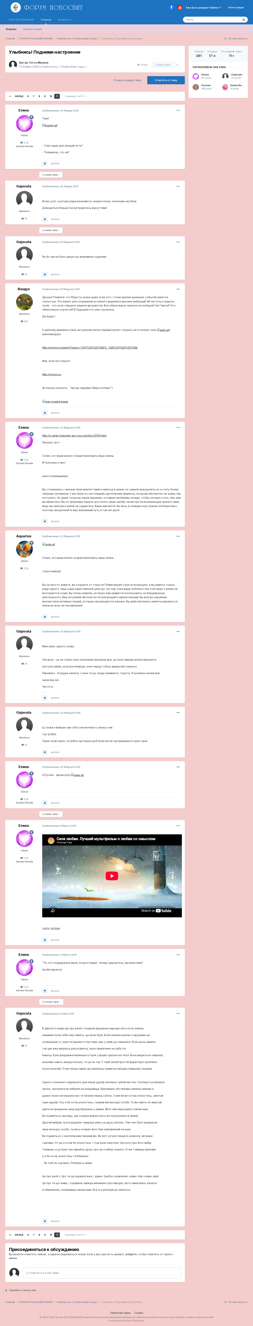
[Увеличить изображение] (49, 125)
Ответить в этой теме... (44, 1272)
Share (143, 64)
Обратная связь (120, 1312)
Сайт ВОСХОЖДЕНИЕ (21, 19)
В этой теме (228, 19)
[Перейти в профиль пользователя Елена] (24, 123)
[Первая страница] (10, 96)
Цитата (55, 163)
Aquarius (23, 536)
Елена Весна (238, 85)
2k (25, 218)
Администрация (32, 29)
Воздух (24, 289)
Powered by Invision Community (126, 1320)
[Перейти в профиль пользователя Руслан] (196, 87)
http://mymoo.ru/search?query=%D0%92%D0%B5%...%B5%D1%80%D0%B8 (90, 347)
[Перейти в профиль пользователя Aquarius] (24, 549)
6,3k (26, 142)
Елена (24, 110)
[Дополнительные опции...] (178, 110)
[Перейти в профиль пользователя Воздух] (24, 302)
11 (57, 96)
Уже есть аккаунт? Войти (202, 7)
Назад (19, 96)
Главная (46, 19)
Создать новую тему (127, 80)
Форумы (11, 29)
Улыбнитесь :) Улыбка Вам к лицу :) (64, 66)
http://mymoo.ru (51, 374)
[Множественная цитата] (44, 163)
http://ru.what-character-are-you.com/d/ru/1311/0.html (74, 435)
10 (51, 96)
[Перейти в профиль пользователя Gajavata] (24, 199)
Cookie (138, 1312)
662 (25, 321)
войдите (131, 1254)
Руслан (206, 85)
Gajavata (23, 186)
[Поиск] (244, 20)
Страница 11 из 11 (74, 96)
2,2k (26, 568)
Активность (64, 19)
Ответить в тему (166, 80)
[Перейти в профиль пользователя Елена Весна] (225, 87)
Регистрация (236, 7)
